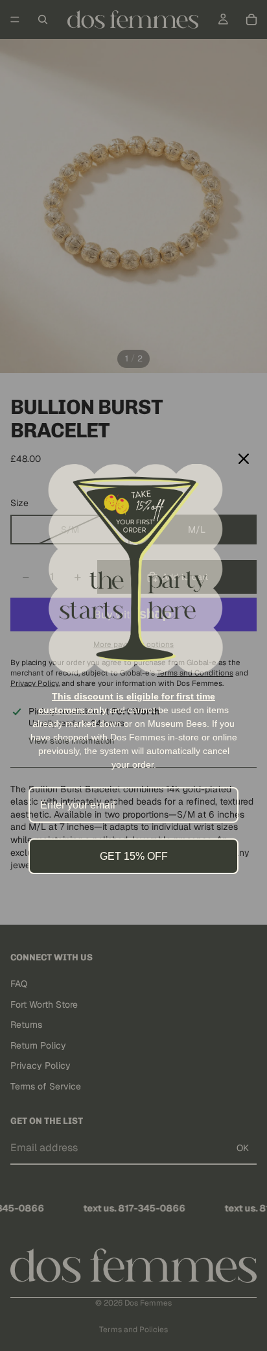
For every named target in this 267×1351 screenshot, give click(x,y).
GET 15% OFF (134, 856)
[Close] (243, 458)
